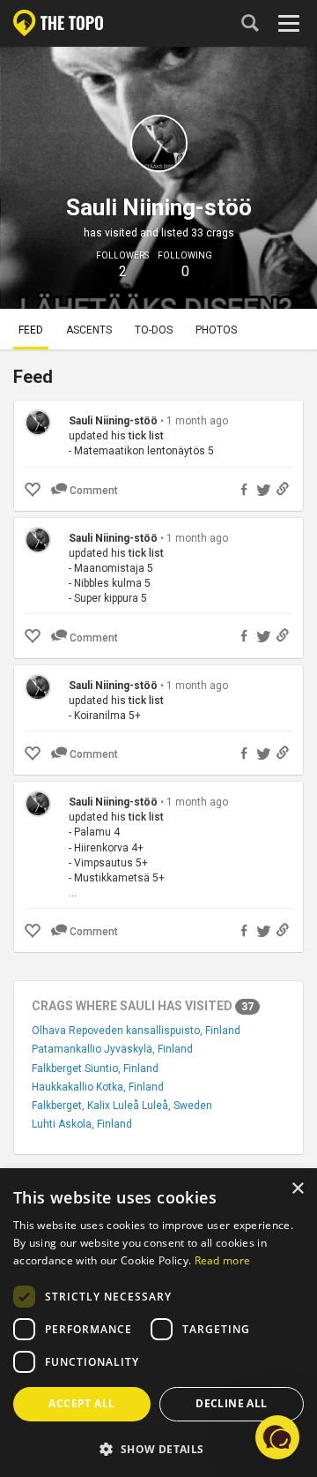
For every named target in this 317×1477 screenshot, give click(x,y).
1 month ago (197, 421)
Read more (223, 1260)
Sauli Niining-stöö (113, 421)
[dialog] (158, 1323)
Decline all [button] (231, 1403)
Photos (216, 330)
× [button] (297, 1189)
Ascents (89, 330)
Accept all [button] (81, 1403)
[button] (158, 1448)
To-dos (154, 330)
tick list (146, 436)
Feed (30, 330)
